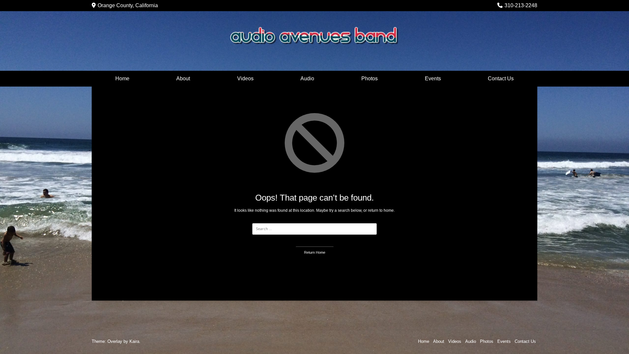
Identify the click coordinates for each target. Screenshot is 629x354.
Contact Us (501, 78)
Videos (245, 78)
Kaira (134, 341)
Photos (369, 78)
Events (433, 78)
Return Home (314, 252)
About (183, 78)
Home (122, 78)
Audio (307, 78)
